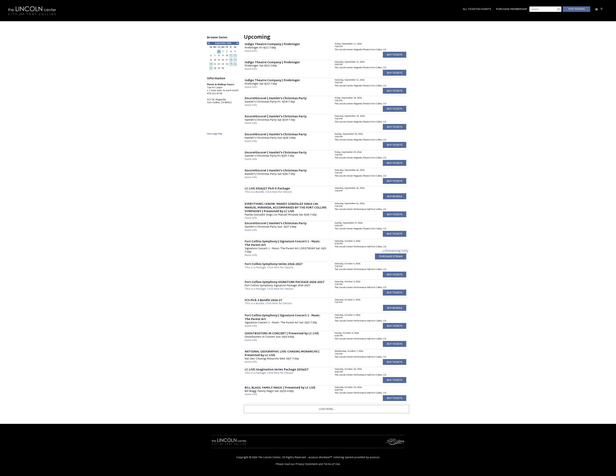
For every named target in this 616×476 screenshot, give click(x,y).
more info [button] (251, 51)
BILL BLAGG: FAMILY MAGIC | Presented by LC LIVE (280, 387)
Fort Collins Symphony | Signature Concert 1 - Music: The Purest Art (282, 243)
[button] (208, 43)
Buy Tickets (394, 55)
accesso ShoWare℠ (320, 457)
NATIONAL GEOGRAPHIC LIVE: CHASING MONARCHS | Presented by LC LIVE (282, 353)
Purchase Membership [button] (511, 10)
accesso (374, 457)
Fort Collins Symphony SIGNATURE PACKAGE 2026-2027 (284, 282)
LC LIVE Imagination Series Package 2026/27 (276, 369)
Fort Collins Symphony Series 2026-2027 (274, 264)
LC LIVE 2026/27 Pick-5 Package (267, 188)
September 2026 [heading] (223, 43)
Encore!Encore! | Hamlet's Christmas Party (276, 98)
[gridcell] (231, 56)
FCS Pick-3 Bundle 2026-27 (263, 300)
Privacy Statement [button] (306, 464)
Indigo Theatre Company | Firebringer (272, 44)
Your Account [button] (576, 9)
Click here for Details (268, 192)
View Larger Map (214, 134)
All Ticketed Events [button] (477, 10)
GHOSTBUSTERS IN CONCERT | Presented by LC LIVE (282, 333)
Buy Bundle (394, 196)
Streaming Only (396, 251)
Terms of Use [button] (332, 464)
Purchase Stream (390, 256)
